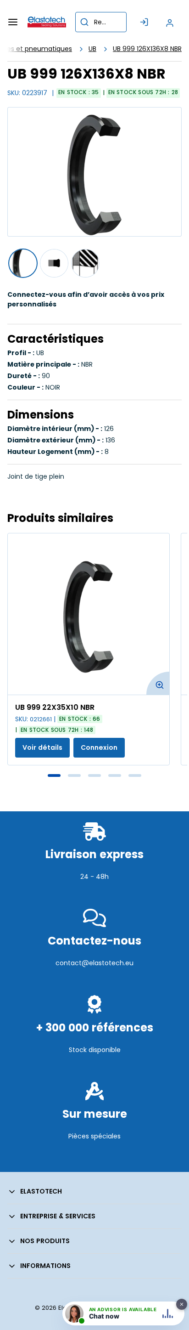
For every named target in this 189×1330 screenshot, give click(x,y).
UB (92, 48)
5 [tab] (135, 775)
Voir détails (42, 747)
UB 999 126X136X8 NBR (147, 48)
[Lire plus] (94, 896)
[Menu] (13, 22)
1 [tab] (54, 775)
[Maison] (47, 22)
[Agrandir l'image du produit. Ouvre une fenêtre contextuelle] (157, 683)
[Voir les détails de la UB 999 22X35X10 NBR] (88, 614)
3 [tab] (94, 775)
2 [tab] (74, 775)
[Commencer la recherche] (84, 22)
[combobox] (101, 22)
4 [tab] (115, 775)
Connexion (99, 747)
